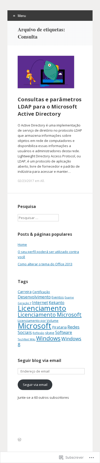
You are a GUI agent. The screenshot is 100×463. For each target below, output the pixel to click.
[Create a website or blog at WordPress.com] (19, 440)
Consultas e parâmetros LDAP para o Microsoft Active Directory (50, 106)
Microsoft (34, 326)
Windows (48, 338)
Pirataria (59, 327)
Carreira (25, 291)
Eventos (58, 297)
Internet (40, 302)
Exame (69, 297)
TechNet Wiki (26, 339)
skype (49, 332)
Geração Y (24, 303)
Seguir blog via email (39, 360)
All (42, 181)
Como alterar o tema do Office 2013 (45, 264)
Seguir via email (35, 384)
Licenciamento (42, 308)
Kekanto (56, 302)
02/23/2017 (26, 181)
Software (63, 332)
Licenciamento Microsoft (50, 314)
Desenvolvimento (34, 297)
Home (22, 244)
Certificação (41, 291)
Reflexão (38, 333)
